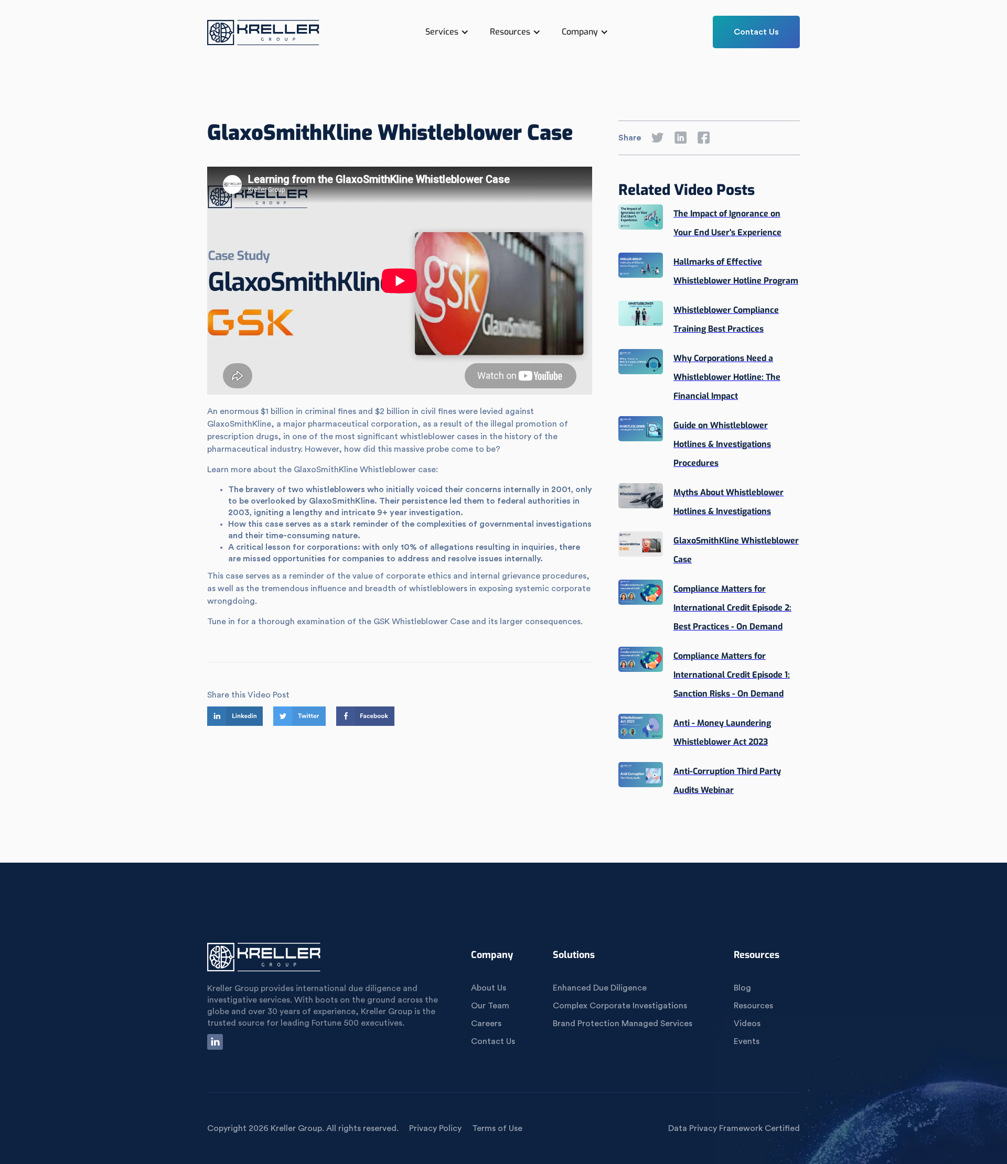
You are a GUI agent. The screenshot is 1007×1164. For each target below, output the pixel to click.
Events (746, 1041)
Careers (486, 1023)
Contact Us (756, 32)
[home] (263, 37)
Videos (747, 1023)
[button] (447, 32)
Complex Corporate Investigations (620, 1006)
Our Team (490, 1006)
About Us (488, 988)
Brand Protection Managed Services (622, 1023)
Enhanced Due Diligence (600, 988)
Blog (742, 988)
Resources (753, 1006)
